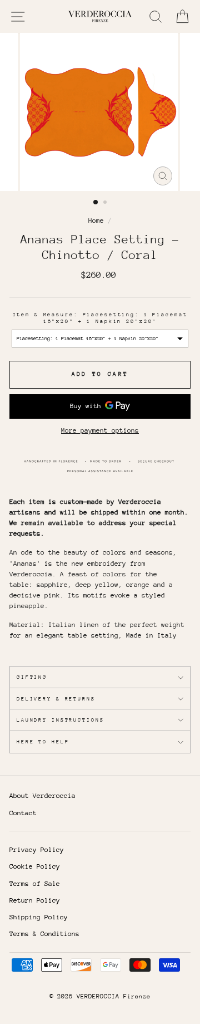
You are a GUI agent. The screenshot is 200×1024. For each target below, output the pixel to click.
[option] (100, 112)
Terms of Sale (34, 884)
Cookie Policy (34, 866)
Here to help (43, 741)
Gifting (32, 677)
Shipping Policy (38, 917)
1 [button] (96, 202)
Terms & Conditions (44, 934)
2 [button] (106, 203)
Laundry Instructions (60, 720)
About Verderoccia (42, 796)
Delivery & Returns (56, 698)
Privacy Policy (36, 850)
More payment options (100, 430)
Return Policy (34, 900)
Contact (23, 813)
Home (96, 220)
